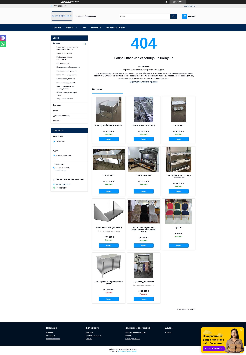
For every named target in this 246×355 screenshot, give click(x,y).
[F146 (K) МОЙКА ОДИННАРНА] (108, 109)
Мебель (128, 336)
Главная (57, 27)
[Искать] (173, 16)
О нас (84, 27)
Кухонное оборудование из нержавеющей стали (67, 48)
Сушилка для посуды (144, 282)
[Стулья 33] (178, 211)
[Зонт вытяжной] (143, 159)
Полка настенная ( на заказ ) (109, 228)
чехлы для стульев (64, 53)
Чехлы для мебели (132, 339)
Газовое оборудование (66, 82)
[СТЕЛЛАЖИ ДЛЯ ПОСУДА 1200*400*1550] (178, 159)
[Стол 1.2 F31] (108, 159)
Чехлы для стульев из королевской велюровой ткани (143, 230)
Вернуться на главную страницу (143, 82)
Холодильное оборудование (68, 67)
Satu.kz (134, 349)
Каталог (70, 27)
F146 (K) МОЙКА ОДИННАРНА (108, 125)
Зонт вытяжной (143, 175)
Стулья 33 (178, 228)
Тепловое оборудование (66, 71)
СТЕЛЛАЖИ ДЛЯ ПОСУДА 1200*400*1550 (179, 176)
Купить (108, 139)
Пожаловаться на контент (127, 351)
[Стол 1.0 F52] (178, 109)
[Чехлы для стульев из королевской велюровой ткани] (143, 211)
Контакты (96, 27)
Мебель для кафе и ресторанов (64, 58)
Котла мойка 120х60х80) (144, 125)
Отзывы (56, 121)
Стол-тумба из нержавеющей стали (109, 283)
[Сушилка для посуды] (143, 265)
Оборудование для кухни (135, 332)
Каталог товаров (53, 339)
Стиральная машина (65, 99)
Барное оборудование (66, 79)
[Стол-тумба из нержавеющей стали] (108, 265)
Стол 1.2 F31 (108, 175)
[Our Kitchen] (62, 21)
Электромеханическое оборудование (65, 87)
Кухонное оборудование (66, 75)
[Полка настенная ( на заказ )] (108, 211)
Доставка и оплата (115, 27)
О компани (50, 336)
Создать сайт (66, 2)
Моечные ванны (63, 63)
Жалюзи (168, 332)
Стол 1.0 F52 (178, 125)
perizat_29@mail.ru (63, 184)
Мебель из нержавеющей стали (67, 94)
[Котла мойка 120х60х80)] (143, 109)
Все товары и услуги (185, 309)
